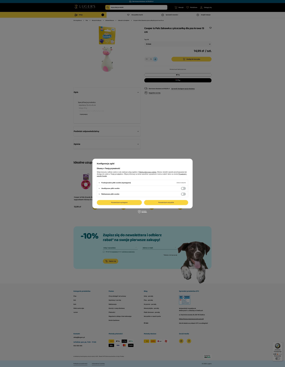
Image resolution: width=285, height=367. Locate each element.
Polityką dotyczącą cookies (147, 172)
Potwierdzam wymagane (119, 202)
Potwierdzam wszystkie (166, 202)
